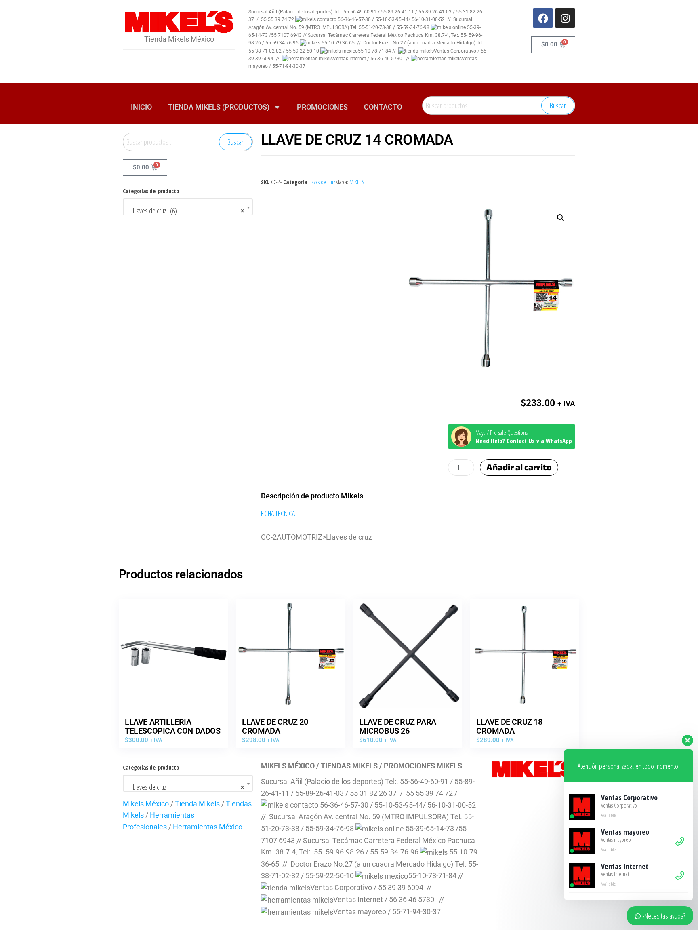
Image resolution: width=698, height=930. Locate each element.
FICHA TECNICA (278, 513)
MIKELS (356, 182)
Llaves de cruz (322, 182)
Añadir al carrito (519, 467)
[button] (560, 218)
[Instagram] (565, 18)
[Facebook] (543, 18)
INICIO (141, 107)
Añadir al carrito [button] (173, 659)
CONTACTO (383, 107)
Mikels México (146, 803)
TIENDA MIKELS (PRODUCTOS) (218, 107)
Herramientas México (207, 826)
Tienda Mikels (197, 803)
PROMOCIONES (322, 107)
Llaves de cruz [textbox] (185, 787)
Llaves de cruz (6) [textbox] (185, 210)
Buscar (558, 105)
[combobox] (188, 206)
